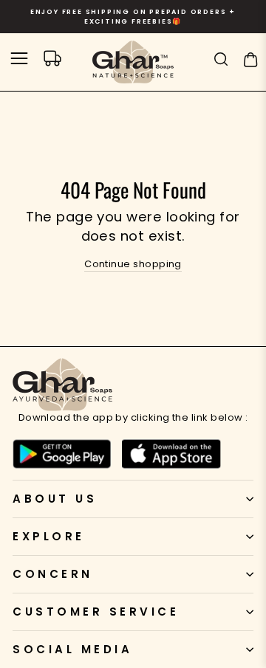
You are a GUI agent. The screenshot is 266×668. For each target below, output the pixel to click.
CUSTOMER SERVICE (96, 611)
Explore (49, 536)
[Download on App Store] (171, 454)
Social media (72, 649)
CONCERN (53, 574)
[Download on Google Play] (62, 454)
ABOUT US (55, 498)
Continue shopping (133, 264)
